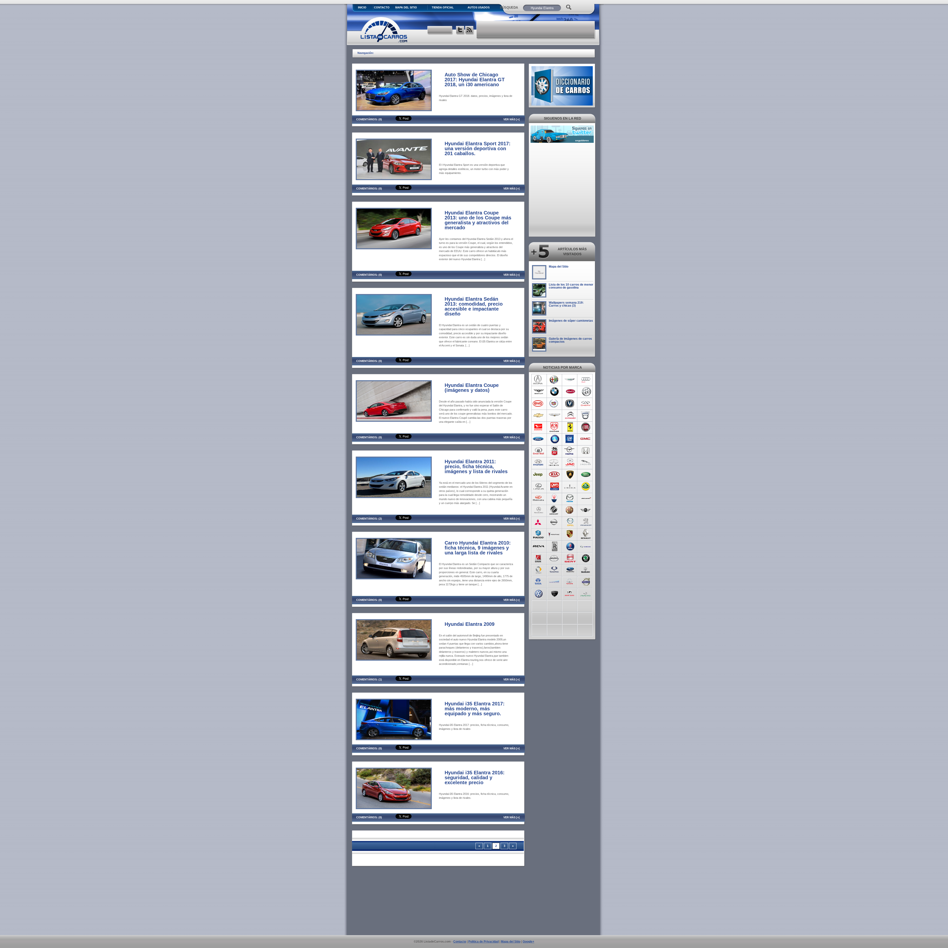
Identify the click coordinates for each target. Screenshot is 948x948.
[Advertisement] (536, 29)
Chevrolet (538, 415)
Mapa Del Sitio (406, 7)
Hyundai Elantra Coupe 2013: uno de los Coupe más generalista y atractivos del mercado (478, 220)
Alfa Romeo (554, 380)
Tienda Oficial (443, 7)
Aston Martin (570, 380)
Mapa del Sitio (558, 266)
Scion (554, 558)
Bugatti (570, 392)
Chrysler (554, 415)
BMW (554, 392)
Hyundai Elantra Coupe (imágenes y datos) (472, 387)
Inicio (362, 7)
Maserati (554, 498)
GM (570, 439)
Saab (570, 546)
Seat (570, 558)
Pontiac (554, 534)
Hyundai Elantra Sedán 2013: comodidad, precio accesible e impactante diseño (474, 306)
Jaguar (586, 463)
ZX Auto (586, 593)
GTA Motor (554, 451)
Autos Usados (479, 7)
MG (570, 510)
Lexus (538, 486)
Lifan (554, 486)
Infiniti (554, 463)
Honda (586, 451)
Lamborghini (570, 475)
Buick (586, 392)
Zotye (570, 593)
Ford (538, 439)
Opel (570, 522)
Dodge (554, 427)
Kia (554, 475)
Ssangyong (554, 569)
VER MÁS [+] (511, 119)
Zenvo (554, 593)
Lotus (586, 486)
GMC (586, 439)
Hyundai (538, 463)
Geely (554, 439)
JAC (570, 463)
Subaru (570, 569)
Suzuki (586, 569)
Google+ (528, 941)
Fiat (586, 427)
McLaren (586, 498)
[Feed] (469, 30)
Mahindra (538, 498)
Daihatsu (538, 427)
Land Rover (586, 475)
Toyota (570, 581)
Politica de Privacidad (483, 941)
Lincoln (570, 486)
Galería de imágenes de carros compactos (570, 340)
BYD (538, 403)
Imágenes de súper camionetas (571, 320)
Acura (538, 380)
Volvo (586, 581)
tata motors (538, 581)
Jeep (538, 475)
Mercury (554, 510)
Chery (586, 403)
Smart (538, 569)
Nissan (554, 522)
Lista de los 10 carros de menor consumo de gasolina (571, 286)
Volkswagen (538, 593)
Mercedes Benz (538, 510)
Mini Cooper (586, 510)
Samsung (586, 546)
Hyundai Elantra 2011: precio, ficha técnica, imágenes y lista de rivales (476, 466)
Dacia (586, 415)
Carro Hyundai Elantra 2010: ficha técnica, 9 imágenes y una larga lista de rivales (478, 547)
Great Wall (538, 451)
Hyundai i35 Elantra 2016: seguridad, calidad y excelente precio (475, 777)
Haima (570, 451)
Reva (538, 546)
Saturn (538, 558)
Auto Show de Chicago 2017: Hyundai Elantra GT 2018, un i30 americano (475, 79)
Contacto (382, 7)
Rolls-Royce (554, 546)
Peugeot (586, 522)
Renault (586, 534)
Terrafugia (554, 581)
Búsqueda (509, 7)
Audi (586, 380)
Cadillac (554, 403)
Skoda (586, 558)
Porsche (570, 534)
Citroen (570, 415)
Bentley (538, 392)
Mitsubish (538, 522)
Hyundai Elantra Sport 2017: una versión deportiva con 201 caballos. (478, 148)
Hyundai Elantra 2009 (469, 624)
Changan (570, 403)
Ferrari (570, 427)
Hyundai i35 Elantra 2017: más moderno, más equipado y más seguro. (475, 708)
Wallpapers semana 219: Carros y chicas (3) (566, 304)
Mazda (570, 498)
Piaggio (538, 534)
